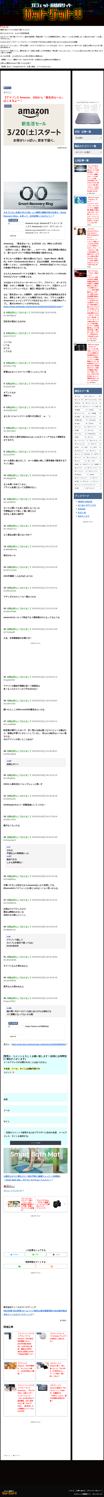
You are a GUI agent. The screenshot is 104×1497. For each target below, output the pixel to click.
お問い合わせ (80, 1490)
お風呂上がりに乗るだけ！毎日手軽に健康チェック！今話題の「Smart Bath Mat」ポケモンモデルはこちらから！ (32, 1178)
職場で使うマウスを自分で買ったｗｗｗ (15, 30)
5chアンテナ (83, 516)
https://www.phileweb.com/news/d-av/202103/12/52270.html (32, 306)
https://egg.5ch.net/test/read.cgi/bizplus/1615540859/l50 (38, 1044)
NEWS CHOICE (85, 501)
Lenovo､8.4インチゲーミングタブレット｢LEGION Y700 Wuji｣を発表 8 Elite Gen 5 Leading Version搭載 (38, 42)
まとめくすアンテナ (87, 505)
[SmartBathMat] (88, 124)
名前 (6, 1099)
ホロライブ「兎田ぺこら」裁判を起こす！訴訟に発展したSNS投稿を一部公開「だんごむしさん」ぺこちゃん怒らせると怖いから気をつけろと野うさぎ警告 (51, 51)
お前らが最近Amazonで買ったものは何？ (15, 63)
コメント (9, 1072)
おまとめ (5, 27)
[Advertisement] (36, 78)
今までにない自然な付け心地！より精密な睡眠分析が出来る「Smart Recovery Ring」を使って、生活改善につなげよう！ (35, 214)
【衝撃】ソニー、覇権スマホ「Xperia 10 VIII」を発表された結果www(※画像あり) (30, 59)
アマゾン (8, 88)
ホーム (72, 1490)
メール (7, 1110)
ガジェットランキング (13, 1191)
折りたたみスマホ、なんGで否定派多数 (14, 33)
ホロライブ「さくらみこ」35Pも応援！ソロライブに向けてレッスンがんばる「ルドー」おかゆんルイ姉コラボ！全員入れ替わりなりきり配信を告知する (51, 46)
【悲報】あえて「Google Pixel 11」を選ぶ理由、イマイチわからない (25, 66)
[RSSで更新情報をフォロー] (52, 1266)
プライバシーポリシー (94, 1490)
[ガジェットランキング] (9, 1187)
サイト (7, 1121)
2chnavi (81, 509)
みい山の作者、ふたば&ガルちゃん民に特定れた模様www (21, 56)
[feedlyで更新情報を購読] (19, 1266)
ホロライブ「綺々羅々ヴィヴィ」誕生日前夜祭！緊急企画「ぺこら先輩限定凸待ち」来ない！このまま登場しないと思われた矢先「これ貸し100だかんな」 (51, 37)
